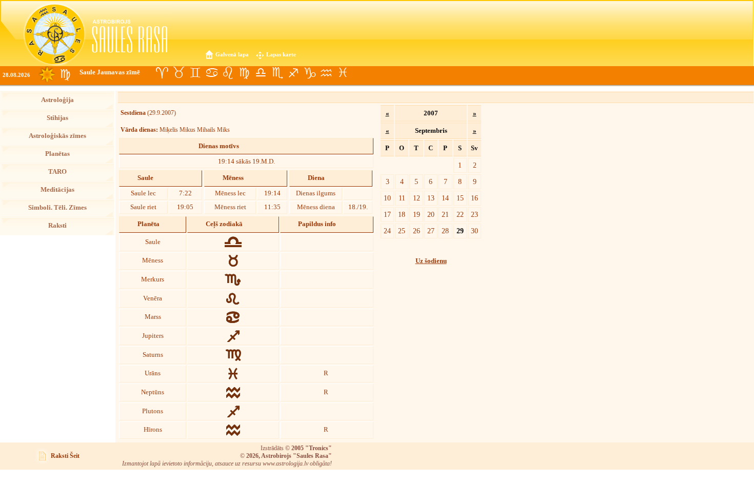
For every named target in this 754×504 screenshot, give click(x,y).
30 (474, 231)
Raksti (57, 225)
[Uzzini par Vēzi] (211, 73)
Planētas (57, 153)
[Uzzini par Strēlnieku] (293, 73)
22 (460, 214)
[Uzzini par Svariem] (260, 73)
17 (387, 214)
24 (387, 231)
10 (387, 198)
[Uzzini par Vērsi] (178, 73)
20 (430, 214)
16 (474, 198)
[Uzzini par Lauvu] (228, 73)
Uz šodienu (431, 261)
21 (445, 214)
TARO (57, 171)
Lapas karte (281, 54)
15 (460, 198)
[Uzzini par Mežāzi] (310, 73)
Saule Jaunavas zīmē (110, 72)
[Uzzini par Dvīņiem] (195, 73)
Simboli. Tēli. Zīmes (57, 207)
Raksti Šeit (65, 455)
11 (402, 198)
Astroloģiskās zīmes (57, 135)
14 (445, 198)
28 (445, 231)
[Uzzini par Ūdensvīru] (326, 73)
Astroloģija (57, 100)
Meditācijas (57, 189)
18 (401, 214)
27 (430, 231)
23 (474, 214)
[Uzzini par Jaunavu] (244, 73)
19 (416, 214)
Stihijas (57, 118)
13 (430, 198)
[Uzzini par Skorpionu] (277, 73)
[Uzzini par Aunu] (162, 73)
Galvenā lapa (232, 54)
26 (416, 231)
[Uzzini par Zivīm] (342, 73)
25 (401, 231)
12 (416, 198)
